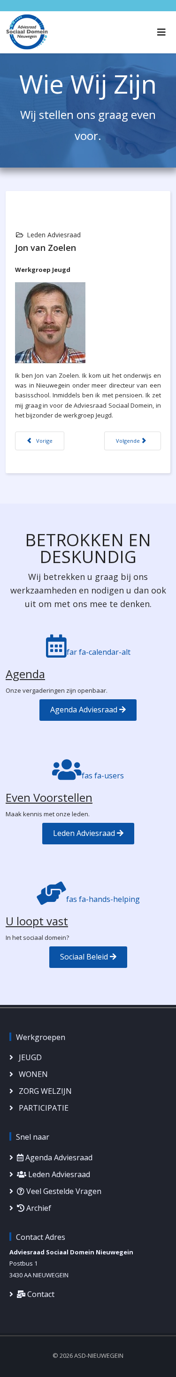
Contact (39, 1294)
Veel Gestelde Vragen (62, 1191)
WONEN (32, 1074)
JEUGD (29, 1057)
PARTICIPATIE (43, 1108)
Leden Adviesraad (85, 833)
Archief (37, 1208)
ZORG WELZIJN (44, 1091)
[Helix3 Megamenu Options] (161, 32)
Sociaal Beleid (85, 957)
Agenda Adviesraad (84, 709)
